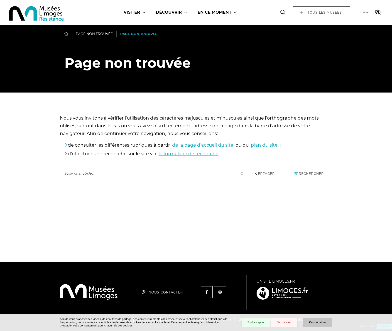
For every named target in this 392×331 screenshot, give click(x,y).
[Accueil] (36, 14)
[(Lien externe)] (282, 293)
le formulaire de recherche (188, 153)
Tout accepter (255, 322)
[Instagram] (220, 292)
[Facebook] (207, 292)
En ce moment (214, 12)
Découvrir (169, 12)
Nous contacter (166, 292)
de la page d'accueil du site (202, 145)
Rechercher (71, 163)
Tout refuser (284, 322)
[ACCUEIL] (66, 34)
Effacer (266, 174)
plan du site (264, 145)
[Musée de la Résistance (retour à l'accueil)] (89, 298)
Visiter (132, 12)
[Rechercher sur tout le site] (283, 12)
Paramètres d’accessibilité (377, 12)
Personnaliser (317, 322)
